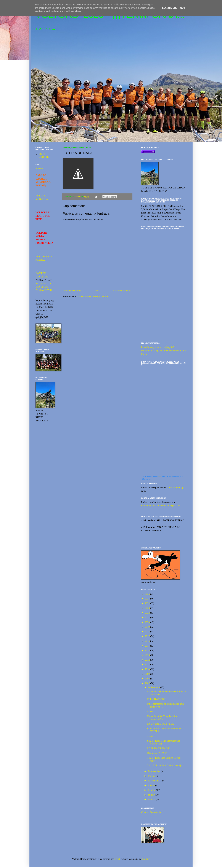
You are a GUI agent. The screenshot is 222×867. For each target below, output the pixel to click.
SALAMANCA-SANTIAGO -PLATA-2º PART (43, 287)
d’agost (151, 785)
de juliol (152, 790)
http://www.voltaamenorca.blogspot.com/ (160, 505)
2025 (147, 598)
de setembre (154, 780)
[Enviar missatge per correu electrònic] (96, 196)
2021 (147, 617)
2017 (147, 636)
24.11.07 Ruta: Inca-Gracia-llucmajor (165, 765)
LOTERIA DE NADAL (159, 748)
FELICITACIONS (156, 699)
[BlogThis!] (106, 196)
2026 (147, 594)
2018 (147, 631)
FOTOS (39, 168)
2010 (147, 669)
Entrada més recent (72, 290)
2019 (147, 627)
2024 (147, 603)
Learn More (169, 7)
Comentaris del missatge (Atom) (92, 296)
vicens (150, 711)
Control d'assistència (151, 812)
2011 (147, 664)
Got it (184, 7)
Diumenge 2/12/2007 (157, 753)
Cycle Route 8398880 (150, 476)
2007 (147, 683)
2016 (147, 641)
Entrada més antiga (122, 290)
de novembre (154, 771)
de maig (152, 799)
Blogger (146, 859)
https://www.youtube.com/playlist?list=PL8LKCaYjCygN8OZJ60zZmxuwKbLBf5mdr (163, 350)
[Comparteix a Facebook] (112, 196)
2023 (147, 608)
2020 (147, 622)
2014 (147, 650)
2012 (147, 659)
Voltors (78, 196)
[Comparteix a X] (109, 196)
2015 (147, 645)
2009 (147, 674)
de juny (151, 795)
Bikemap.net (166, 476)
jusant (117, 859)
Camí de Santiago (175, 487)
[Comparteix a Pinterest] (115, 196)
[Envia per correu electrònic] (103, 196)
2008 (147, 678)
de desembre (154, 687)
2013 (147, 655)
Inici (97, 290)
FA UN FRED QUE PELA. (160, 723)
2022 (147, 612)
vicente (150, 736)
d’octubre (152, 776)
